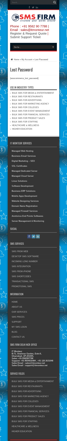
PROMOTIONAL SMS (22, 286)
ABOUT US (17, 307)
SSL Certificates (19, 166)
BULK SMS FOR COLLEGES (25, 107)
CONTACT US (18, 337)
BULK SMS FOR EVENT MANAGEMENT (31, 111)
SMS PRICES (18, 317)
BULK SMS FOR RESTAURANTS (27, 96)
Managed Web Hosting (22, 151)
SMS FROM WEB (20, 251)
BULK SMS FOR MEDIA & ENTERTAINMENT (33, 93)
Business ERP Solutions (23, 191)
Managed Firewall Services (25, 211)
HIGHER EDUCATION (22, 129)
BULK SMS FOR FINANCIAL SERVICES (31, 114)
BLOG (14, 332)
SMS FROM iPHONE (21, 271)
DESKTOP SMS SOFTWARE (25, 256)
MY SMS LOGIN (19, 327)
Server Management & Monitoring (28, 221)
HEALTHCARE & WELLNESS (25, 125)
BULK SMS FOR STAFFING (25, 122)
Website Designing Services (25, 201)
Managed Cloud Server (23, 176)
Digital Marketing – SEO (23, 161)
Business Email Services (24, 156)
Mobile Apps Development (24, 196)
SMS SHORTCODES (21, 276)
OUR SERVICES (19, 312)
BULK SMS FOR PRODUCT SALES (28, 118)
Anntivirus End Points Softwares (27, 216)
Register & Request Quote (28, 33)
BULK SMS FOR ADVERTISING (27, 100)
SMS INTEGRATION (21, 266)
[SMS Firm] (33, 19)
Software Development (22, 186)
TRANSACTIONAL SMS (23, 281)
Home (16, 59)
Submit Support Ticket (25, 37)
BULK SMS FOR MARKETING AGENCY (30, 104)
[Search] (54, 2)
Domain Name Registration (25, 206)
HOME (15, 302)
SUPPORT (17, 322)
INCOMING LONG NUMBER (25, 261)
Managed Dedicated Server (24, 171)
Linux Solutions (19, 181)
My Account (27, 59)
